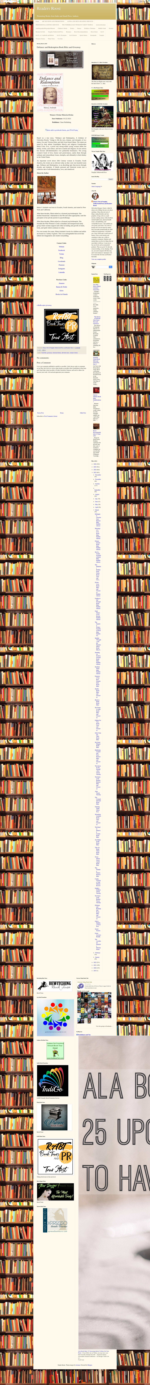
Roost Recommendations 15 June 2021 (97, 433)
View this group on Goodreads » (104, 1026)
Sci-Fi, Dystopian (61, 35)
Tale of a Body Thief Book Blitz (97, 851)
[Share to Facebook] (43, 350)
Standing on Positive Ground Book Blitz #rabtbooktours (98, 658)
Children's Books (62, 28)
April (96, 507)
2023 (95, 472)
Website (61, 247)
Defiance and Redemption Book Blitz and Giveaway (98, 911)
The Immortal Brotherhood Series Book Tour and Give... (98, 572)
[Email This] (38, 350)
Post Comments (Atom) (50, 416)
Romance (68, 32)
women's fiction (74, 353)
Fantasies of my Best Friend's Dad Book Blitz (98, 681)
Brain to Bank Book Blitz (97, 702)
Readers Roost (49, 8)
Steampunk (93, 35)
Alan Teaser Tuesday (98, 793)
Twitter (61, 254)
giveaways (49, 353)
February (97, 953)
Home (37, 21)
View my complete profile (98, 259)
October (97, 484)
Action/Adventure (101, 25)
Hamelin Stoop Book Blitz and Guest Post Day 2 (96, 361)
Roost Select (94, 32)
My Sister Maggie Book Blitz (97, 744)
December (98, 475)
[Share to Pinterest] (45, 350)
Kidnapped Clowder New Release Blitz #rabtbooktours (98, 519)
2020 (95, 968)
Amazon (61, 283)
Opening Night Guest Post (97, 809)
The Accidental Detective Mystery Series (98, 944)
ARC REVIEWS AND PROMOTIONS (53, 21)
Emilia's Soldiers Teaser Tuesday (98, 890)
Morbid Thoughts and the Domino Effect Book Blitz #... (98, 644)
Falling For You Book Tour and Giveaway (98, 725)
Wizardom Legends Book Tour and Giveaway (98, 819)
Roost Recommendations (81, 32)
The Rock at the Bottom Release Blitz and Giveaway (98, 782)
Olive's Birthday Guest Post (98, 923)
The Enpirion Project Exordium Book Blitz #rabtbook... (98, 628)
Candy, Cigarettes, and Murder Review (98, 882)
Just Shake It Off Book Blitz (98, 842)
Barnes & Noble (61, 287)
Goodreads (61, 261)
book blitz (43, 353)
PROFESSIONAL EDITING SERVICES (47, 25)
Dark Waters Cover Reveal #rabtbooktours (97, 615)
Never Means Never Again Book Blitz (97, 861)
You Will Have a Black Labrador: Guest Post (97, 287)
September (97, 490)
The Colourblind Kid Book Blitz (98, 800)
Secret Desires (97, 929)
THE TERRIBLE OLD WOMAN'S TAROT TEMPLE (77, 25)
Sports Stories (83, 35)
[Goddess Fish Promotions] (55, 1059)
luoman (78, 1365)
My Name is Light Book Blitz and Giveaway (98, 712)
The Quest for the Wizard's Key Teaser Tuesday (98, 770)
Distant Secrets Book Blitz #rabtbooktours (97, 545)
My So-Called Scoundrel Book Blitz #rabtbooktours (98, 557)
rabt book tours (65, 353)
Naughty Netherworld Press (55, 32)
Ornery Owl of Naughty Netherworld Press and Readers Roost (102, 203)
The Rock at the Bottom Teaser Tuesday (98, 899)
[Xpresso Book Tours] (55, 1232)
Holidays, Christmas (89, 28)
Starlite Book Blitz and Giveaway (98, 693)
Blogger (90, 1365)
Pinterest (61, 265)
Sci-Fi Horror (73, 35)
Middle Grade (102, 28)
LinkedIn (62, 272)
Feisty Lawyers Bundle (98, 934)
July (96, 499)
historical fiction (57, 353)
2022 (95, 962)
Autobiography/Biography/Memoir (45, 28)
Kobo (61, 291)
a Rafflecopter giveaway (44, 305)
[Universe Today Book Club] (81, 986)
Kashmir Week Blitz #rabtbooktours (97, 670)
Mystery (111, 28)
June (96, 501)
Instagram (61, 269)
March (97, 510)
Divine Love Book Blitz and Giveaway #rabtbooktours (98, 589)
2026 (95, 464)
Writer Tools (51, 39)
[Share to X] (41, 350)
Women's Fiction (40, 39)
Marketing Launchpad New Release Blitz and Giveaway (98, 756)
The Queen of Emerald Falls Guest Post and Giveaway (96, 320)
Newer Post (40, 413)
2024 (95, 470)
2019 (95, 971)
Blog (61, 258)
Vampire (101, 35)
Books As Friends (62, 294)
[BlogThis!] (40, 350)
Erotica (72, 28)
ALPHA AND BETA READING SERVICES (80, 21)
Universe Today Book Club (84, 982)
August (97, 494)
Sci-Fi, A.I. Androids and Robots (45, 35)
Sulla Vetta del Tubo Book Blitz (98, 736)
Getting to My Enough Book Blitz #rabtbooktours (98, 603)
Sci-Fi (102, 32)
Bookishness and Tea (84, 1035)
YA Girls (60, 39)
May (96, 504)
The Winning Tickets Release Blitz (98, 872)
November (98, 479)
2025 (95, 467)
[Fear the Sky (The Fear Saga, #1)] (93, 1018)
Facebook (61, 250)
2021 (95, 965)
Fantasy (79, 28)
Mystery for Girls (40, 32)
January (97, 957)
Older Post (83, 413)
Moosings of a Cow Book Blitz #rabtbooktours (97, 533)
